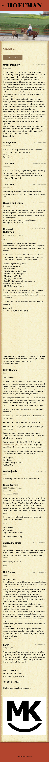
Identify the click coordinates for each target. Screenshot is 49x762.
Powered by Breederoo (24, 756)
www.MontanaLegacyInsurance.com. (16, 444)
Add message (13, 57)
